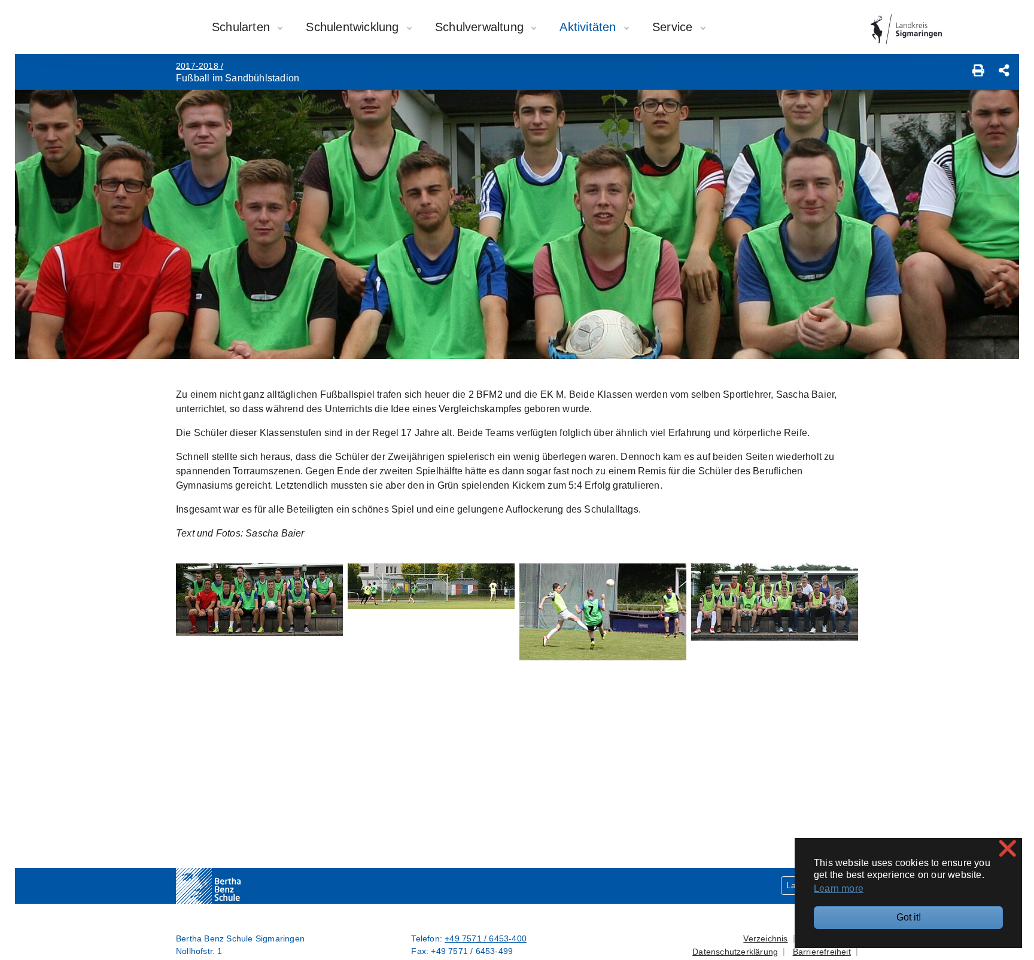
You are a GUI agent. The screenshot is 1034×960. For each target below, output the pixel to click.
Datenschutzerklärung (735, 951)
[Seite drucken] (978, 72)
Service (674, 26)
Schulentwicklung (354, 26)
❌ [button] (1007, 848)
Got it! (908, 917)
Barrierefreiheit (822, 951)
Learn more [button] (838, 888)
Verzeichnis (765, 938)
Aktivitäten (589, 26)
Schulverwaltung (481, 26)
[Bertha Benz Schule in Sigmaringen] (233, 886)
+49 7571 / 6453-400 (486, 938)
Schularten (242, 26)
